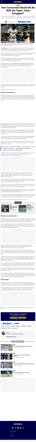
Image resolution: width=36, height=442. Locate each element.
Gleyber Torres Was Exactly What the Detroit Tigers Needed (23, 363)
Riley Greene (17, 63)
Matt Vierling (20, 194)
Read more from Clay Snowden (11, 336)
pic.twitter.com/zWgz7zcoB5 (24, 148)
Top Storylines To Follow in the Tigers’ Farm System (30, 207)
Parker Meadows (22, 130)
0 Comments (16, 323)
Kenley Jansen (3, 221)
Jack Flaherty (23, 256)
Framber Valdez (8, 221)
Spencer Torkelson (30, 63)
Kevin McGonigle (4, 123)
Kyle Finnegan (28, 221)
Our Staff (11, 433)
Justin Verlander (16, 221)
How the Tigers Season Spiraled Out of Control (21, 372)
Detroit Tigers (5, 47)
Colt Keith (27, 96)
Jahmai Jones (22, 190)
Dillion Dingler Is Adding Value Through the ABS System (13, 207)
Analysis (18, 5)
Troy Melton (26, 257)
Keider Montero (3, 259)
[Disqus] (18, 407)
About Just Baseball (13, 431)
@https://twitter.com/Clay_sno (18, 333)
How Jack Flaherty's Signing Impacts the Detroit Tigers (22, 346)
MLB (14, 344)
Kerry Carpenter (22, 63)
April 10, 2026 (19, 150)
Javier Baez (5, 190)
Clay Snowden (11, 21)
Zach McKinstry (15, 190)
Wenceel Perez (9, 190)
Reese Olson (17, 257)
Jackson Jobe (22, 257)
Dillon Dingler (3, 130)
